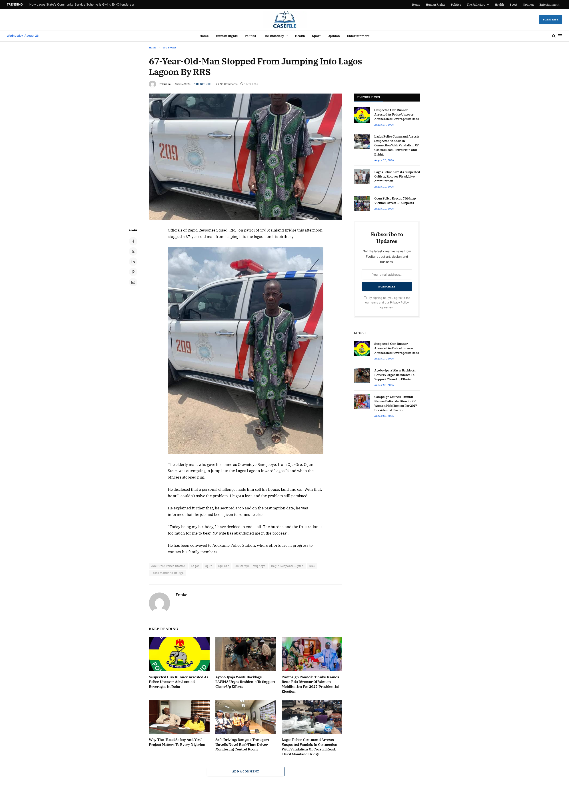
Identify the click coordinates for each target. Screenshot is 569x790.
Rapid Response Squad (287, 566)
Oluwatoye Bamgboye (250, 566)
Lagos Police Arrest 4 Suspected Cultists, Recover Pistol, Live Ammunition (397, 176)
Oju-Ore (223, 566)
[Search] (553, 36)
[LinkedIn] (133, 261)
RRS (312, 566)
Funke (166, 84)
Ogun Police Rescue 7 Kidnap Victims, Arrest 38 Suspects (395, 200)
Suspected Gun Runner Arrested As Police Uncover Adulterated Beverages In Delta (84, 4)
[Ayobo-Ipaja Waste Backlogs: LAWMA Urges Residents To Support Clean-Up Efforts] (245, 654)
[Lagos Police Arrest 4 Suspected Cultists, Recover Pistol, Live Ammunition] (362, 176)
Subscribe (551, 19)
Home (416, 4)
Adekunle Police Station (168, 566)
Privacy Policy (399, 302)
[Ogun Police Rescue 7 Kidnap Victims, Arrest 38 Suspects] (362, 203)
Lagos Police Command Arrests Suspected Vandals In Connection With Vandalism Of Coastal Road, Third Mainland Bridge (309, 746)
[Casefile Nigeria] (285, 19)
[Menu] (560, 36)
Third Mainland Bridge (167, 573)
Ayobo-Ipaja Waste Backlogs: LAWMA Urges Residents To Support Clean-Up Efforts (245, 682)
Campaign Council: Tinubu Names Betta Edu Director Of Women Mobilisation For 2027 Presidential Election (310, 684)
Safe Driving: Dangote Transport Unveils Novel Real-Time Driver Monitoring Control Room (242, 744)
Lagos (195, 566)
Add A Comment (245, 771)
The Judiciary (476, 4)
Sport (513, 4)
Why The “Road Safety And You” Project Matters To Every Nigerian (177, 742)
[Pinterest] (133, 272)
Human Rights (435, 4)
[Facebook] (133, 241)
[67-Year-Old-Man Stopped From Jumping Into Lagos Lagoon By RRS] (245, 157)
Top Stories (202, 84)
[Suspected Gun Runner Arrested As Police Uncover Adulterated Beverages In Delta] (179, 654)
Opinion (528, 4)
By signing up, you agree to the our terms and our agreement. (387, 302)
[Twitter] (133, 251)
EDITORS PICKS (368, 97)
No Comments (229, 84)
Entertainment (549, 4)
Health (499, 4)
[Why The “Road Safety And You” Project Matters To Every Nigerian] (179, 717)
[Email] (133, 282)
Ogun (208, 566)
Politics (456, 4)
